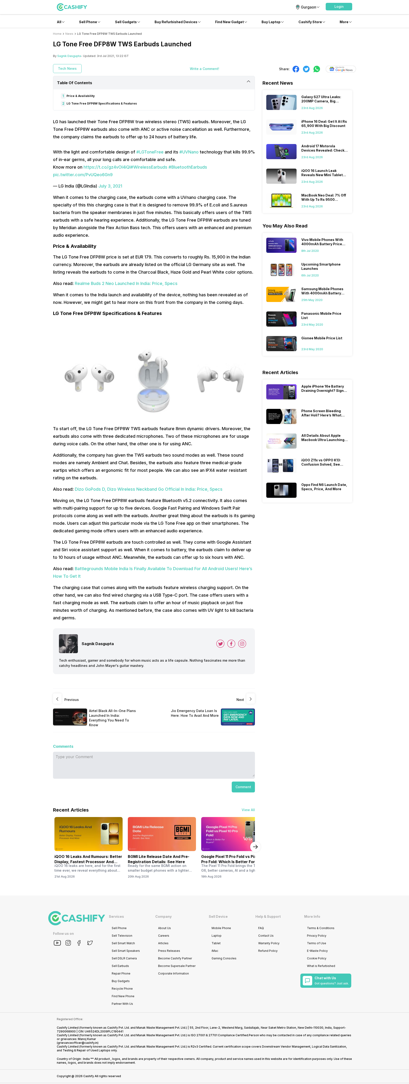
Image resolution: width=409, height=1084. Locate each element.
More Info (312, 916)
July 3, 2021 (110, 186)
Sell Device (218, 916)
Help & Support (268, 916)
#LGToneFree (150, 151)
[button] (339, 6)
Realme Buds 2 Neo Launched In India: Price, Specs (126, 283)
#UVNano (189, 151)
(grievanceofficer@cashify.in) (77, 1043)
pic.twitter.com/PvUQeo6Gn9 (83, 174)
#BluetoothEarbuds (188, 167)
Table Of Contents (74, 82)
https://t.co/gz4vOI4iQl (107, 167)
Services (116, 916)
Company (163, 916)
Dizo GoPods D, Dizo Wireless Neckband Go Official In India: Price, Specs (148, 489)
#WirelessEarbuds (148, 167)
